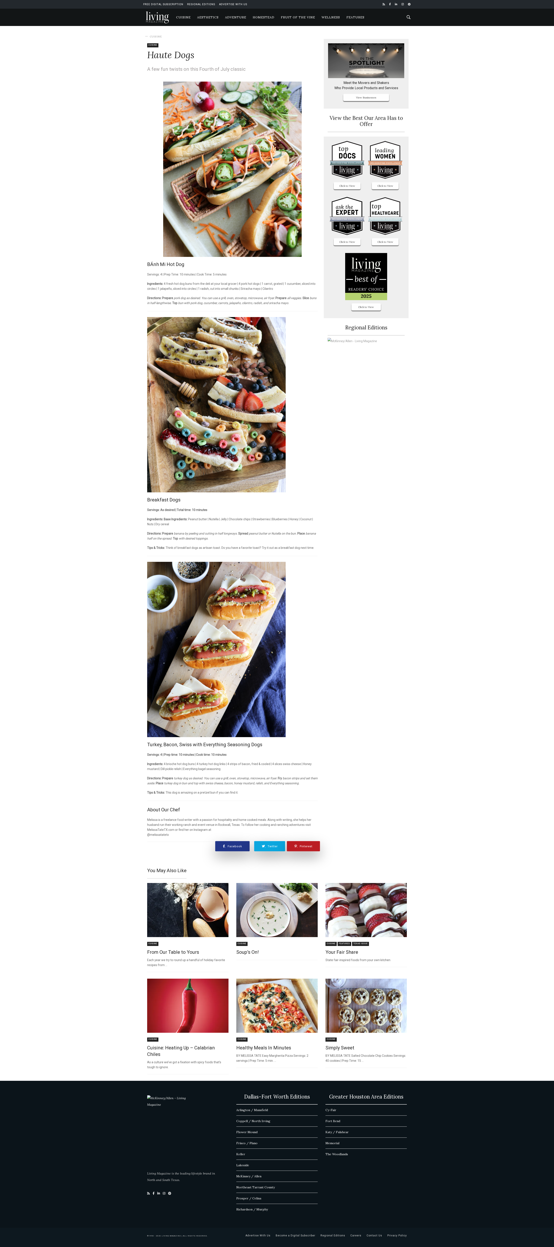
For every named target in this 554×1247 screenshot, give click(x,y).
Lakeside (242, 1165)
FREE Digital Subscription (163, 4)
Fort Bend (332, 1121)
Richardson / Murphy (252, 1209)
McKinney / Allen (248, 1176)
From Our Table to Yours (173, 952)
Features (355, 17)
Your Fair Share (341, 952)
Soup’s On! (247, 952)
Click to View (347, 185)
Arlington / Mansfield (252, 1110)
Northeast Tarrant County (255, 1187)
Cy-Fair (330, 1110)
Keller (240, 1154)
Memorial (332, 1143)
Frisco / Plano (247, 1143)
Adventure (235, 17)
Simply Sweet (339, 1047)
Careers (355, 1235)
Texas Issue (360, 943)
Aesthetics (208, 17)
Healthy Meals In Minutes (263, 1047)
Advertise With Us (233, 4)
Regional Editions (201, 4)
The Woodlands (336, 1154)
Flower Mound (247, 1132)
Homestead (263, 17)
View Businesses (366, 97)
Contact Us (374, 1235)
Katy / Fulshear (337, 1132)
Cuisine (183, 17)
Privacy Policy (397, 1235)
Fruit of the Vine (298, 17)
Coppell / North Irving (253, 1121)
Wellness (331, 17)
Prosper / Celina (248, 1198)
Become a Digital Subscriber (295, 1235)
